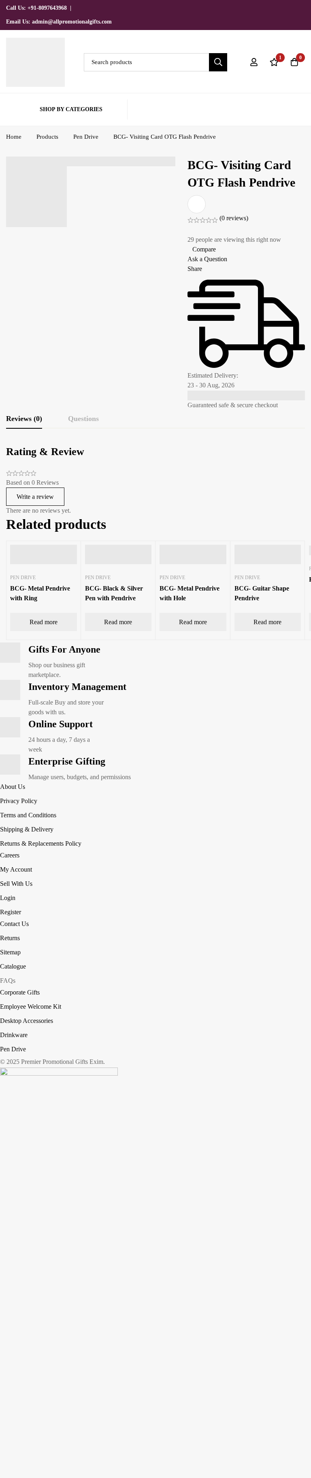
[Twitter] (261, 8)
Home (13, 136)
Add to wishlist (196, 204)
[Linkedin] (302, 8)
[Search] (218, 62)
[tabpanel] (155, 480)
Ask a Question (207, 259)
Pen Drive (85, 136)
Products (47, 136)
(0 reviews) (233, 218)
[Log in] (254, 62)
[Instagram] (289, 8)
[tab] (24, 419)
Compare (204, 249)
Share (194, 268)
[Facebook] (275, 8)
